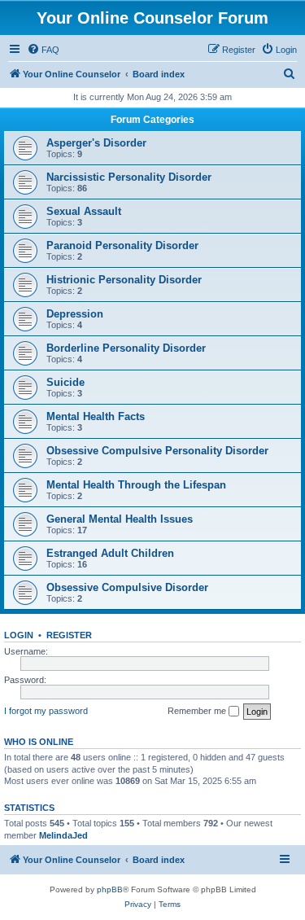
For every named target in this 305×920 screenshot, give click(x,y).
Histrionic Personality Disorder (124, 280)
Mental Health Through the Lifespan (136, 485)
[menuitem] (43, 49)
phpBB (110, 889)
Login (18, 635)
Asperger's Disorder (96, 143)
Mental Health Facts (95, 416)
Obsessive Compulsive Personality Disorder (157, 451)
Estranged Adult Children (110, 553)
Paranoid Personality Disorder (122, 245)
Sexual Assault (83, 211)
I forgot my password (46, 711)
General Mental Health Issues (119, 519)
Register (69, 635)
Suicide (65, 382)
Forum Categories (152, 119)
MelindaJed (63, 835)
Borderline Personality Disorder (126, 348)
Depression (74, 314)
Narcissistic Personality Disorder (128, 177)
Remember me (198, 711)
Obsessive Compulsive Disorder (127, 587)
